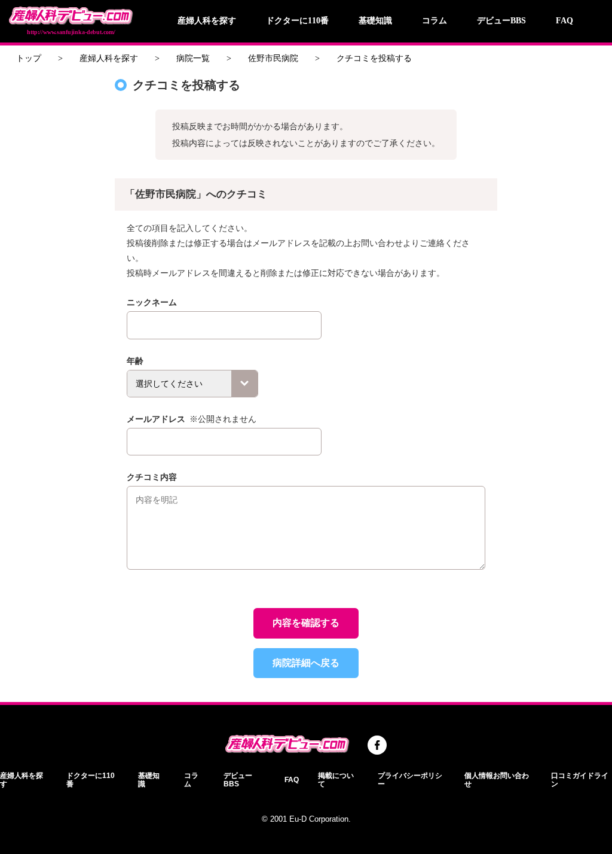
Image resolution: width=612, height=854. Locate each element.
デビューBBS (501, 20)
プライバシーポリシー (410, 779)
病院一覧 (193, 58)
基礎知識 (375, 20)
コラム (434, 20)
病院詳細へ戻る (306, 663)
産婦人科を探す (207, 20)
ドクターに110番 (297, 20)
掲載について (336, 779)
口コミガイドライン (579, 779)
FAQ (564, 20)
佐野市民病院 (273, 58)
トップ (28, 58)
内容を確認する (306, 623)
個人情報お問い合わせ (496, 779)
